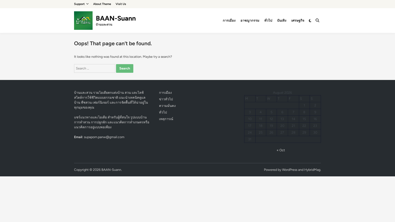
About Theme (102, 4)
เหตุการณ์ (166, 119)
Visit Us (121, 4)
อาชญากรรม (249, 20)
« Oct (281, 150)
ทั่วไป (268, 20)
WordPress (289, 170)
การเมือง (229, 20)
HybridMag (312, 170)
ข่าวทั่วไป (166, 99)
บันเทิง (281, 20)
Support (79, 4)
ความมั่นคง (167, 106)
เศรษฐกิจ (297, 20)
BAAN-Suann (116, 18)
